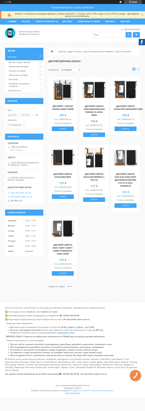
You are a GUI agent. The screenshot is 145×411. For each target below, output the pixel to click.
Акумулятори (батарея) (18, 66)
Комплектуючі (15, 90)
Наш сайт (125, 22)
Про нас (26, 22)
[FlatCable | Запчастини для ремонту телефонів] (10, 33)
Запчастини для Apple (18, 75)
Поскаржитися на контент (80, 391)
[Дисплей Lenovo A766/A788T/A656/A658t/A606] (125, 90)
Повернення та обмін (89, 22)
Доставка (67, 22)
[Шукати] (129, 34)
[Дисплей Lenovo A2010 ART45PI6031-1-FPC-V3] (94, 157)
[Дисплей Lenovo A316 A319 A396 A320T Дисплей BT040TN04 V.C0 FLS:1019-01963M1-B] (125, 157)
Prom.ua (86, 386)
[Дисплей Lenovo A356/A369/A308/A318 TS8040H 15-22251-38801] (94, 90)
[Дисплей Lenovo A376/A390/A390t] (62, 157)
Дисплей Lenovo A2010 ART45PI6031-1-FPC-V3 (94, 177)
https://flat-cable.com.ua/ (21, 193)
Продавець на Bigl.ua (72, 388)
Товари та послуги (45, 22)
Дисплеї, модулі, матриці (70, 51)
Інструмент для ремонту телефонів (19, 85)
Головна (12, 22)
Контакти (110, 22)
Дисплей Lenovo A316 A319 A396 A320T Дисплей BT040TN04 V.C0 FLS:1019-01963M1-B (125, 180)
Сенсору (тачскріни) (17, 71)
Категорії (12, 57)
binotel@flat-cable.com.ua (21, 197)
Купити (62, 129)
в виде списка (138, 70)
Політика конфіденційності (103, 391)
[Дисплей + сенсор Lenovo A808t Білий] (62, 90)
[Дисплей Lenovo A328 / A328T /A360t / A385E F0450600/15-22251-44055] (62, 228)
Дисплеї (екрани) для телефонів (99, 51)
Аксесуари (13, 79)
